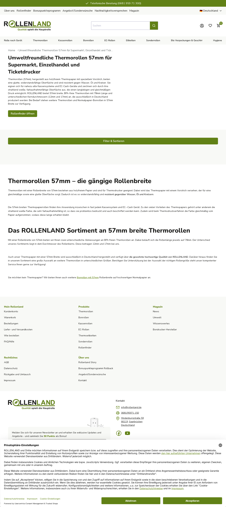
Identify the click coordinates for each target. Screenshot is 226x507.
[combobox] (124, 25)
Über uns (9, 11)
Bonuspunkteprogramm (47, 11)
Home (11, 50)
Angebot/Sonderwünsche (78, 11)
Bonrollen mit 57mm (88, 277)
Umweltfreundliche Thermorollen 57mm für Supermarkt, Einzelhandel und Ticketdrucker (65, 50)
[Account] (202, 25)
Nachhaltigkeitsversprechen (111, 11)
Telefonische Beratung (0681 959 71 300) (115, 3)
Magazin (134, 11)
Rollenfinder (24, 11)
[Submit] (154, 26)
